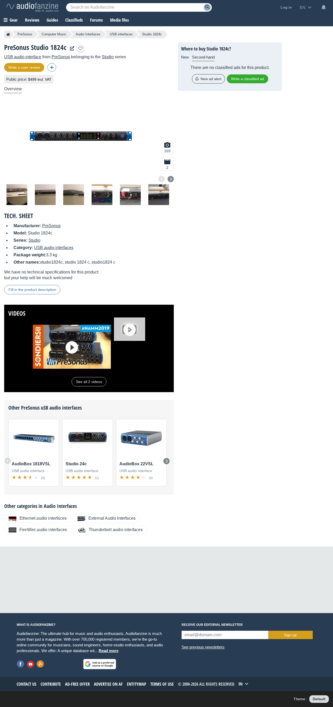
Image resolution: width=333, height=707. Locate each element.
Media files (119, 20)
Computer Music (54, 34)
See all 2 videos (89, 382)
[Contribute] (51, 67)
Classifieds (74, 20)
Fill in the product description (32, 290)
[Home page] (8, 34)
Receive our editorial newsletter (212, 625)
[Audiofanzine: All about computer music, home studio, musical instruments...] (32, 7)
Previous (161, 179)
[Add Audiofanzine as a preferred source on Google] (99, 664)
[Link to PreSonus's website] (70, 48)
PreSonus (24, 34)
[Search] (207, 7)
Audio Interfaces (88, 34)
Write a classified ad (247, 79)
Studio (108, 57)
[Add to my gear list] (80, 48)
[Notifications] (324, 7)
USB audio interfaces (53, 247)
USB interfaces (121, 34)
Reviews (32, 20)
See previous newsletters (203, 647)
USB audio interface (22, 57)
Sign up (290, 635)
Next (171, 179)
